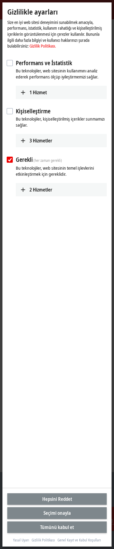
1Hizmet (38, 92)
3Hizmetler (40, 140)
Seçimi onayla (57, 513)
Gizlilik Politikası (43, 540)
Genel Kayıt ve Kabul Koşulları (79, 540)
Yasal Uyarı (21, 540)
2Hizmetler (40, 189)
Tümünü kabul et (57, 527)
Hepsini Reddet (57, 499)
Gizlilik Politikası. (42, 46)
